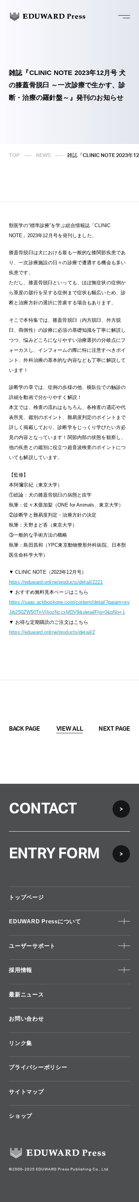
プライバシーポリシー (38, 1067)
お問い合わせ (26, 1018)
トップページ (26, 897)
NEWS (43, 155)
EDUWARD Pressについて (45, 921)
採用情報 (20, 970)
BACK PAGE (24, 729)
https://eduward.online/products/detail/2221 (56, 582)
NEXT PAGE (114, 729)
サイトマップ (26, 1091)
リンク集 (20, 1043)
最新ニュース (26, 994)
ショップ (20, 1116)
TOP (14, 155)
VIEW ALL (69, 729)
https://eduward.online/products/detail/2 (52, 632)
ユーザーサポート (32, 946)
